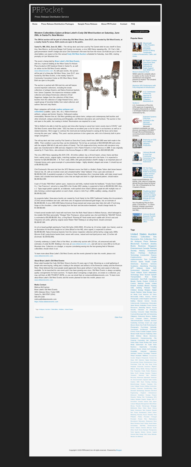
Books (133, 246)
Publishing (149, 333)
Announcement (137, 379)
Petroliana (153, 318)
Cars (132, 318)
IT (156, 399)
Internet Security (150, 301)
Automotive (153, 298)
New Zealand (147, 410)
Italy (150, 401)
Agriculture (147, 377)
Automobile (135, 279)
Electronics (153, 336)
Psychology (144, 327)
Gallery (133, 399)
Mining (138, 368)
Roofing (146, 342)
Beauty (133, 281)
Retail (141, 342)
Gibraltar (138, 399)
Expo (155, 362)
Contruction (153, 386)
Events (133, 331)
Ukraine (143, 432)
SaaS (142, 423)
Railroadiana (153, 419)
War (147, 375)
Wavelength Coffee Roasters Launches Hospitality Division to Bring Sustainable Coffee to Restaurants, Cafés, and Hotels (144, 49)
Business (142, 246)
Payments (154, 368)
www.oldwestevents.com (43, 71)
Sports (141, 262)
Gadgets (148, 331)
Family (139, 281)
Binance (148, 316)
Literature (134, 353)
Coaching (134, 312)
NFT (132, 268)
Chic (155, 384)
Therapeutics (153, 430)
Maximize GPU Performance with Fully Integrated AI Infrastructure (144, 86)
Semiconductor (152, 425)
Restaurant (149, 421)
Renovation (153, 303)
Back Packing (145, 382)
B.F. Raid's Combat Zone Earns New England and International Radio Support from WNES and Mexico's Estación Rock (145, 66)
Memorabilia (134, 296)
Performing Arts (152, 325)
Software (140, 268)
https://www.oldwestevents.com (46, 302)
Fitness (146, 318)
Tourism (147, 275)
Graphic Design (146, 399)
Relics (132, 373)
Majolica (154, 366)
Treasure (154, 353)
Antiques (42, 309)
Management (145, 403)
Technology (135, 255)
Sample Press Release (87, 24)
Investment (152, 251)
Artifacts (139, 272)
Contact (123, 24)
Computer (139, 318)
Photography (135, 298)
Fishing (139, 397)
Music (133, 253)
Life (148, 314)
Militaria (133, 368)
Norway (147, 368)
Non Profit (143, 325)
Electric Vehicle (141, 349)
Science (140, 353)
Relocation (142, 421)
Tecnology (146, 353)
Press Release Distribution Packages (57, 24)
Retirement (141, 316)
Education (145, 270)
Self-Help (142, 425)
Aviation (133, 382)
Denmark (133, 390)
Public (143, 371)
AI (147, 309)
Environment (135, 270)
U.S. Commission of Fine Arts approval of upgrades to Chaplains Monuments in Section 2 (144, 97)
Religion (148, 290)
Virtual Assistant (136, 355)
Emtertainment (148, 362)
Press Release (150, 241)
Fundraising (149, 397)
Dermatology (140, 390)
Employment (134, 338)
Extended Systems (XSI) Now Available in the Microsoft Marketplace (149, 120)
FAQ (133, 24)
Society (134, 251)
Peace (145, 414)
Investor (140, 401)
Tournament (134, 329)
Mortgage (154, 406)
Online (150, 412)
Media (135, 294)
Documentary (135, 362)
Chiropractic (144, 358)
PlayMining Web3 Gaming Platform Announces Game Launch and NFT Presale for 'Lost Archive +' (149, 195)
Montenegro (146, 406)
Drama (141, 362)
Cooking (133, 388)
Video (155, 333)
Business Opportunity (139, 347)
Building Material (136, 301)
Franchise (153, 266)
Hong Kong (153, 364)
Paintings (142, 253)
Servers (143, 427)
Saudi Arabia (153, 423)
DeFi (155, 268)
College (137, 386)
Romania (137, 423)
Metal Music (153, 403)
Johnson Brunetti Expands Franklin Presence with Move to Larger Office (149, 218)
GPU (155, 397)
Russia (154, 307)
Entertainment (136, 248)
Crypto (154, 262)
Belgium (138, 358)
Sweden (147, 373)
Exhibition (141, 395)
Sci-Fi (136, 373)
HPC (153, 399)
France (149, 305)
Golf (148, 349)
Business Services (149, 264)
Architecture (144, 329)
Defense (133, 349)
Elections (147, 390)
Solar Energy (147, 292)
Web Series (147, 434)
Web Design (139, 434)
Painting (153, 248)
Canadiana (153, 279)
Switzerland (139, 344)
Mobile (142, 368)
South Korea (139, 430)
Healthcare (153, 253)
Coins (132, 386)
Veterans (141, 375)
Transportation (136, 277)
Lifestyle (154, 257)
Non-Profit (143, 279)
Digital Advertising (151, 360)
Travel (133, 272)
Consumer (141, 312)
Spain (132, 305)
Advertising (144, 266)
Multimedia (134, 408)
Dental (147, 283)
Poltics (140, 416)
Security (133, 309)
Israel (147, 323)
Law (151, 323)
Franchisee (134, 364)
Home (34, 24)
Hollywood (153, 340)
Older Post (118, 317)
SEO (150, 342)
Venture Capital (152, 432)
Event (145, 272)
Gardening (134, 323)
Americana (134, 264)
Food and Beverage (137, 314)
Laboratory (153, 351)
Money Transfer (136, 406)
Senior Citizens (135, 427)
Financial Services (150, 320)
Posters (145, 281)
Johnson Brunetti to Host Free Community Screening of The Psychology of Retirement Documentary (144, 158)
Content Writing (144, 386)
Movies (147, 286)
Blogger (119, 450)
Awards (154, 270)
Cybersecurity (135, 303)
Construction (144, 255)
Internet (154, 296)
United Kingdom (144, 298)
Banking (154, 382)
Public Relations (151, 371)
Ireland (146, 401)
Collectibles (54, 309)
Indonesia (140, 366)
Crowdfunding (148, 388)
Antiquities (143, 305)
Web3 (132, 336)
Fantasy (148, 395)
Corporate (140, 388)
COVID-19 (153, 281)
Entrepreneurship (146, 338)
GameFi (154, 275)
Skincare (149, 427)
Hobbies (61, 309)
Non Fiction (134, 412)
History (142, 251)
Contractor (153, 329)
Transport (133, 375)
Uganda (137, 432)
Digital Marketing (151, 312)
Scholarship (134, 425)
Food (140, 294)
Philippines (134, 316)
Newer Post (39, 317)
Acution (133, 358)
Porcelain (146, 416)
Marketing (142, 307)
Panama (139, 414)
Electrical (154, 390)
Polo (132, 371)
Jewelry (153, 244)
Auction (47, 309)
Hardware (153, 349)
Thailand (154, 373)
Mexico (148, 307)
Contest (151, 358)
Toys (145, 259)
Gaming (139, 288)
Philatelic (133, 416)
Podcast (147, 288)
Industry (147, 296)
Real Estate (151, 277)
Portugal (154, 416)
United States (69, 309)
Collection (148, 239)
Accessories (153, 355)
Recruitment (134, 421)
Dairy (155, 388)
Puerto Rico (142, 419)
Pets (155, 414)
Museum (143, 333)
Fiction (138, 331)
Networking (153, 314)
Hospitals (133, 366)
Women (137, 305)
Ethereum (133, 395)
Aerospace (153, 309)
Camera (143, 384)
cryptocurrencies (136, 259)
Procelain (133, 419)
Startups (145, 430)
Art (146, 344)
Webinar (138, 336)
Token (154, 288)
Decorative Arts (137, 239)
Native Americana (136, 410)
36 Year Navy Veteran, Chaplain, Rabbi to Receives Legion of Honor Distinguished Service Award (149, 172)
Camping (149, 384)
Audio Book (152, 344)
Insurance (147, 366)
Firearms (133, 397)
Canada (146, 248)
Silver (142, 275)
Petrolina (150, 414)
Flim (143, 397)
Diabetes (141, 360)
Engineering (134, 393)
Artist (150, 379)
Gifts (144, 314)
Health (147, 262)
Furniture (145, 244)
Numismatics (143, 412)
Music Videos (152, 408)
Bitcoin (145, 336)
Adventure (140, 377)
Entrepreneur (144, 303)
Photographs (135, 327)
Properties (137, 371)
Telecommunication (137, 320)
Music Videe (142, 408)
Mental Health (135, 333)
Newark (154, 410)
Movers (133, 325)
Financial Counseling (138, 340)
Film (155, 338)
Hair (147, 340)
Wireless (140, 436)
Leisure (133, 403)
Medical (140, 283)
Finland (154, 395)
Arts (155, 237)
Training (154, 286)
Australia (140, 286)
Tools (132, 432)
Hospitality (134, 351)
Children (134, 290)
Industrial (143, 351)
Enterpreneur (153, 393)
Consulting (153, 347)
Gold (139, 364)
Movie (138, 325)
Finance (154, 255)
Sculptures (134, 266)
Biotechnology (135, 384)
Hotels (133, 342)
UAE (132, 288)
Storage (142, 373)
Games (154, 331)
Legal (155, 323)
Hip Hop (145, 364)
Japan (155, 401)
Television (141, 309)
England (143, 393)
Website (154, 434)
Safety (146, 423)
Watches (146, 294)
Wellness (145, 355)
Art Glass (153, 294)
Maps (137, 342)
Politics (141, 296)
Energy (140, 290)
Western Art (134, 436)
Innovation (134, 401)
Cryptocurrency (136, 257)
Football (142, 331)
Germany (141, 323)
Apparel (145, 379)
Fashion (139, 292)
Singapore (152, 246)
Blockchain (135, 244)
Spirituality (153, 327)
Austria (154, 379)
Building (154, 316)
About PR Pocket (108, 24)
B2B (138, 382)
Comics (133, 283)
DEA (136, 360)
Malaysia (138, 403)
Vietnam (133, 434)
